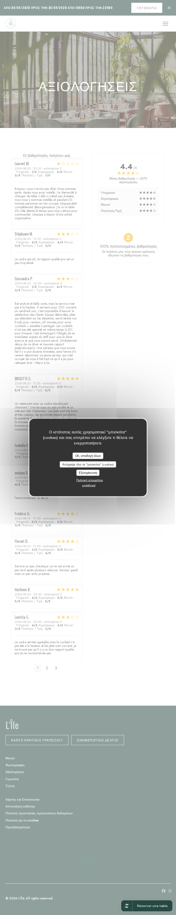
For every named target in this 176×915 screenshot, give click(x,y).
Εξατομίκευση (88, 473)
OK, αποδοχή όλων (88, 456)
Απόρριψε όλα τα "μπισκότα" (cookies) (88, 464)
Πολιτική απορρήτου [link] (89, 480)
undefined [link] (88, 485)
